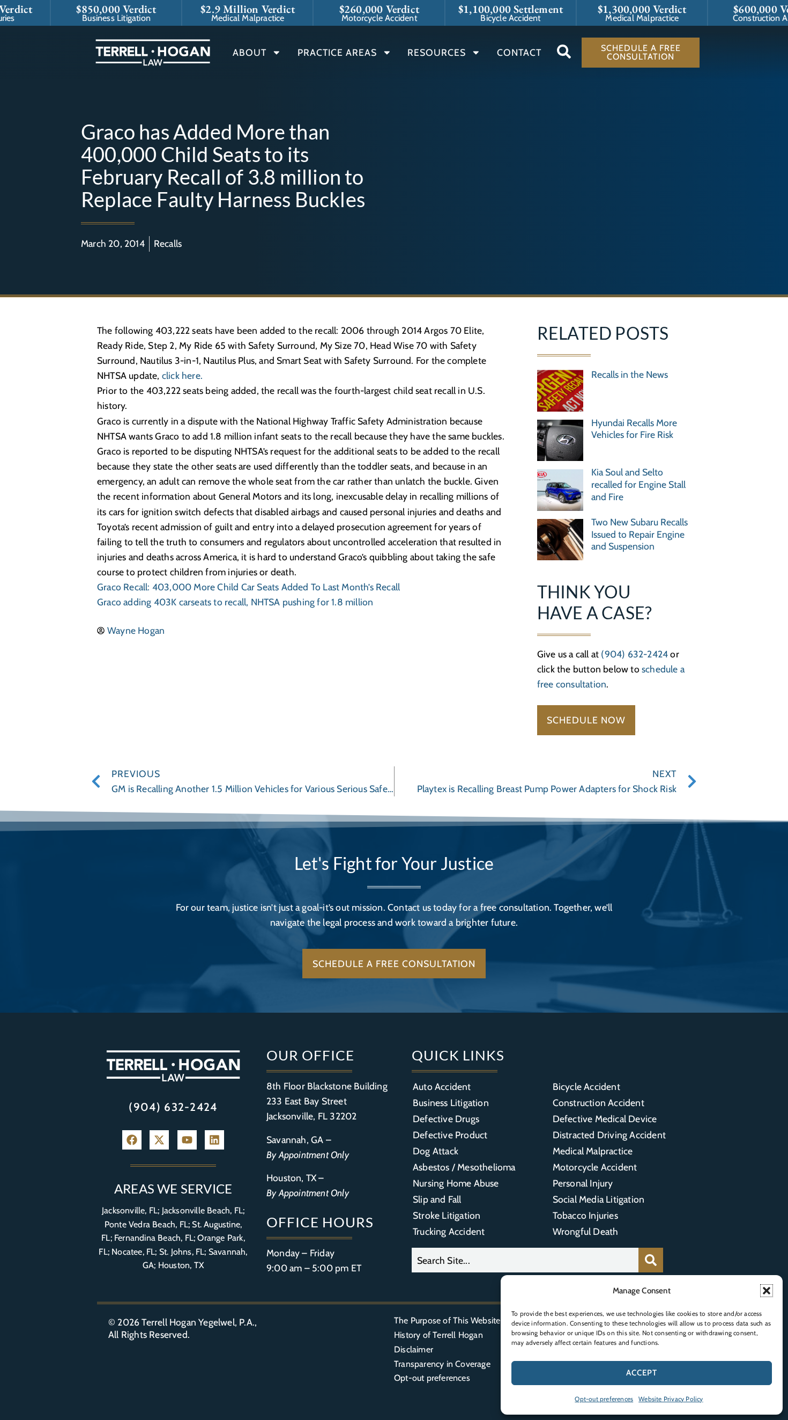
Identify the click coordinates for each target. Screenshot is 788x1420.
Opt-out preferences (604, 1399)
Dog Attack (435, 1151)
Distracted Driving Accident (609, 1134)
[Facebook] (132, 1140)
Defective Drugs (446, 1118)
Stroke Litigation (446, 1215)
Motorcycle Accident (595, 1167)
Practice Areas (337, 52)
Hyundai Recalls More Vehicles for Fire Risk (634, 429)
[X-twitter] (159, 1140)
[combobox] (525, 1260)
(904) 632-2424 (634, 654)
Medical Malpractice (593, 1151)
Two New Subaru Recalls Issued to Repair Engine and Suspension (639, 534)
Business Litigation (451, 1102)
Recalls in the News (629, 374)
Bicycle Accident (586, 1086)
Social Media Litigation (599, 1199)
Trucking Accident (449, 1231)
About (249, 52)
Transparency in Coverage (442, 1364)
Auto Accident (442, 1086)
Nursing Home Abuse (456, 1183)
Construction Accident (598, 1102)
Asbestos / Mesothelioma (464, 1167)
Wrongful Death (586, 1231)
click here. (182, 375)
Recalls (168, 243)
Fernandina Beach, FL (154, 1238)
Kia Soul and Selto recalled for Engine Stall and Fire (638, 484)
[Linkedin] (214, 1140)
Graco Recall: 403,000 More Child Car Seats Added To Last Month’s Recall (248, 586)
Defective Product (450, 1134)
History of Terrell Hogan (438, 1335)
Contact (519, 52)
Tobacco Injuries (585, 1215)
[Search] (650, 1260)
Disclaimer (413, 1349)
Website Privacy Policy (670, 1399)
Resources (436, 52)
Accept (641, 1373)
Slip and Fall (437, 1199)
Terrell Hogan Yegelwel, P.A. (198, 1322)
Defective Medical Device (605, 1118)
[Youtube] (187, 1140)
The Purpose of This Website (447, 1320)
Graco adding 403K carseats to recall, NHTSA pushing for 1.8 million (235, 601)
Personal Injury (583, 1183)
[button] (766, 1290)
